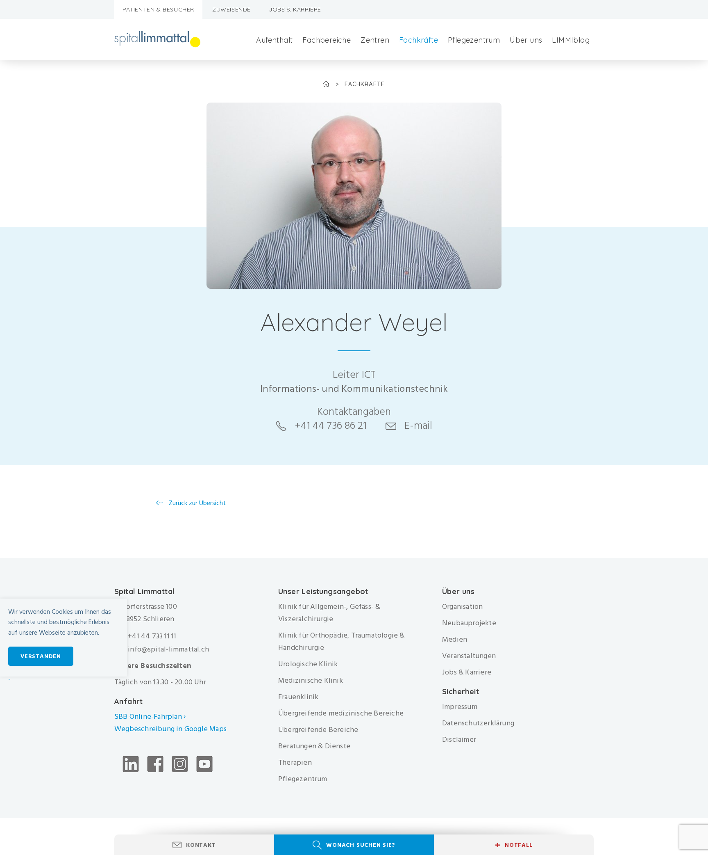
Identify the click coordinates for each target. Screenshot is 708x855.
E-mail (418, 425)
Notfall (513, 845)
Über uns (526, 40)
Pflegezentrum (474, 40)
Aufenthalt (274, 40)
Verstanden (40, 656)
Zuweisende (231, 9)
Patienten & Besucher (158, 9)
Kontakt (201, 845)
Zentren (375, 40)
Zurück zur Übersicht (196, 503)
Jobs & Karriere (295, 9)
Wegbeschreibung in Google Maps (171, 729)
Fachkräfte (418, 40)
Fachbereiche (326, 40)
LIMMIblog (571, 40)
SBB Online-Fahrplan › (150, 716)
